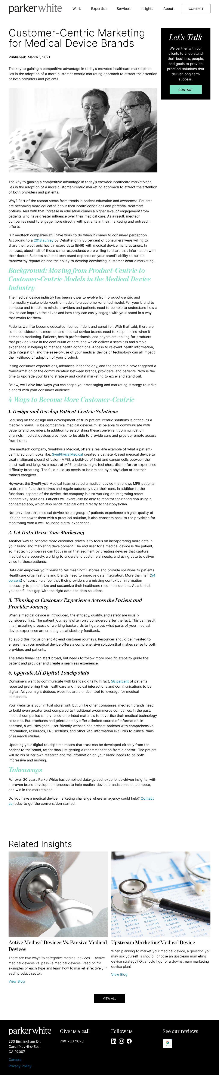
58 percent (120, 681)
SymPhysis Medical (67, 454)
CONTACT (196, 9)
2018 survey (43, 240)
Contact (185, 90)
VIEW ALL (109, 998)
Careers (15, 1060)
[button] (76, 8)
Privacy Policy (20, 1066)
